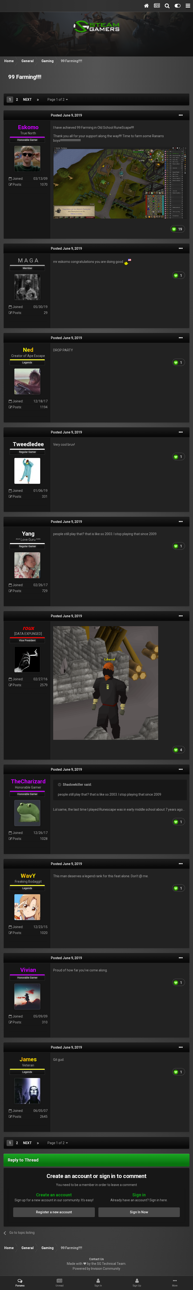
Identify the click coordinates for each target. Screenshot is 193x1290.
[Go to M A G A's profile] (27, 287)
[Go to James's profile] (27, 1091)
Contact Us (96, 1259)
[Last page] (38, 99)
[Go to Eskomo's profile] (27, 159)
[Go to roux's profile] (27, 659)
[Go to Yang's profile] (27, 565)
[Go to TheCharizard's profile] (27, 813)
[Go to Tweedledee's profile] (27, 471)
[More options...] (180, 115)
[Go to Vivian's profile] (27, 997)
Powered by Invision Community (96, 1268)
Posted (66, 115)
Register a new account (54, 1212)
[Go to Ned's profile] (27, 381)
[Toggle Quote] (60, 784)
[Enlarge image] (120, 182)
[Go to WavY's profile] (27, 907)
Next (27, 99)
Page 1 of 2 (57, 99)
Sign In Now (139, 1212)
